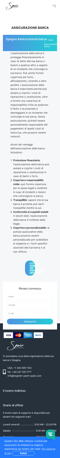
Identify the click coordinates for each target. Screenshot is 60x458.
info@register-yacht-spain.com (24, 375)
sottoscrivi (30, 321)
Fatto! (23, 453)
